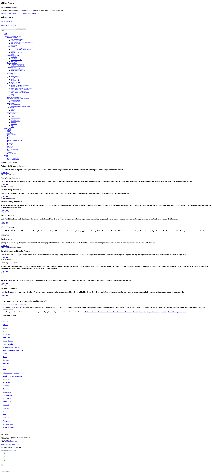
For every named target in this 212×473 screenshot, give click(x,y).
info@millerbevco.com (15, 25)
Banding (13, 113)
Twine (12, 54)
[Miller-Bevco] (6, 21)
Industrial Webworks (10, 450)
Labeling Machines (12, 83)
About (5, 34)
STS (8, 150)
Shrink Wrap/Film (15, 82)
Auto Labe (10, 133)
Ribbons (13, 95)
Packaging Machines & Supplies (12, 36)
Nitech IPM (10, 146)
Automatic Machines (16, 40)
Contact (6, 156)
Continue (3, 471)
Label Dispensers (15, 100)
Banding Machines (12, 63)
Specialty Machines (16, 43)
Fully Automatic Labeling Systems (20, 92)
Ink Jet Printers (11, 103)
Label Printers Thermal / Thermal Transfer (22, 88)
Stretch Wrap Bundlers (16, 60)
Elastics (13, 51)
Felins (8, 139)
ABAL (9, 130)
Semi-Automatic (15, 76)
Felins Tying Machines (17, 52)
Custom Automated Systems (18, 64)
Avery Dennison (11, 134)
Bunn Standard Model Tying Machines (21, 49)
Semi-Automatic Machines (18, 39)
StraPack (9, 147)
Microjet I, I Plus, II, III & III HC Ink (20, 106)
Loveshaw (10, 143)
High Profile (14, 58)
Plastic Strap (14, 45)
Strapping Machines (12, 37)
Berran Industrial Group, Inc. (14, 149)
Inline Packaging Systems (14, 97)
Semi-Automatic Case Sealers (18, 70)
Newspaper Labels (15, 101)
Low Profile (14, 57)
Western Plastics (11, 153)
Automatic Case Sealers (17, 69)
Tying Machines (11, 46)
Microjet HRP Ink (15, 104)
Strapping (13, 122)
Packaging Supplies (12, 112)
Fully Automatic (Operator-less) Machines (22, 42)
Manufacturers (8, 128)
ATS (8, 131)
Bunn (8, 136)
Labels (12, 94)
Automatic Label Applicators (18, 91)
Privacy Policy (16, 444)
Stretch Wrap (14, 61)
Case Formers (10, 73)
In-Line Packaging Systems (14, 140)
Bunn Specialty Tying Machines (19, 48)
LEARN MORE (5, 173)
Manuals (6, 155)
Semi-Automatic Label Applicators (20, 89)
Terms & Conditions (6, 444)
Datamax (9, 137)
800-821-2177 (4, 25)
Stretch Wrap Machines (13, 55)
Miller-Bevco (10, 144)
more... (5, 318)
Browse (8, 13)
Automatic (13, 75)
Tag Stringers (10, 107)
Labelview (10, 142)
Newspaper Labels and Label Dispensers (18, 98)
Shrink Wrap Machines (13, 77)
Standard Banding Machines (18, 66)
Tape (12, 72)
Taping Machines (11, 67)
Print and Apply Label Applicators (19, 85)
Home (5, 33)
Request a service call (13, 158)
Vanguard (9, 152)
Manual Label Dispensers (17, 86)
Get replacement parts (13, 159)
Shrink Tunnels (15, 79)
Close (7, 471)
